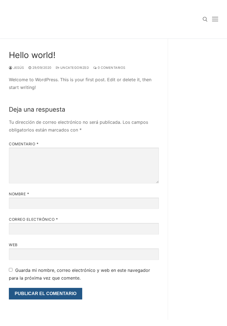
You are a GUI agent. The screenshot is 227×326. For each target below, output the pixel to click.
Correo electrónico (33, 219)
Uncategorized (74, 68)
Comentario (23, 144)
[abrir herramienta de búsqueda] (205, 19)
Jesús (18, 68)
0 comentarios (111, 68)
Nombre (19, 194)
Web (13, 245)
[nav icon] (215, 19)
